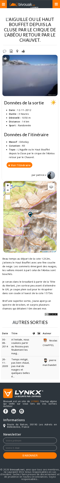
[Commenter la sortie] (5, 51)
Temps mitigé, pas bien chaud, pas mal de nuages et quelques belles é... (20, 368)
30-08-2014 (5, 343)
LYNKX (35, 401)
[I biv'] (23, 51)
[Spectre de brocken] (30, 75)
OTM (54, 251)
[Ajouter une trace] (17, 51)
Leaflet (45, 251)
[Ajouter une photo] (11, 51)
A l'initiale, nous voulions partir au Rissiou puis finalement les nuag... (20, 346)
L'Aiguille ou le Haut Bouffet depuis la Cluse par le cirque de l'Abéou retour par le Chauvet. (32, 153)
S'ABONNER (30, 455)
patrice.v (41, 174)
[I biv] (5, 58)
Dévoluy (24, 141)
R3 (23, 145)
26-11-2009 (5, 363)
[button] (30, 214)
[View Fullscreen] (7, 197)
